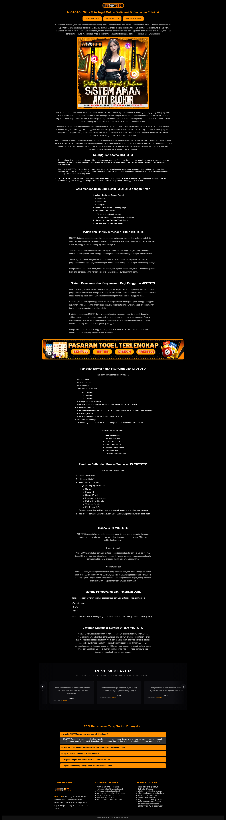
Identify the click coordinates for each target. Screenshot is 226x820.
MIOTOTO (58, 797)
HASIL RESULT (112, 19)
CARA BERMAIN (92, 19)
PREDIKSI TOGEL (133, 19)
